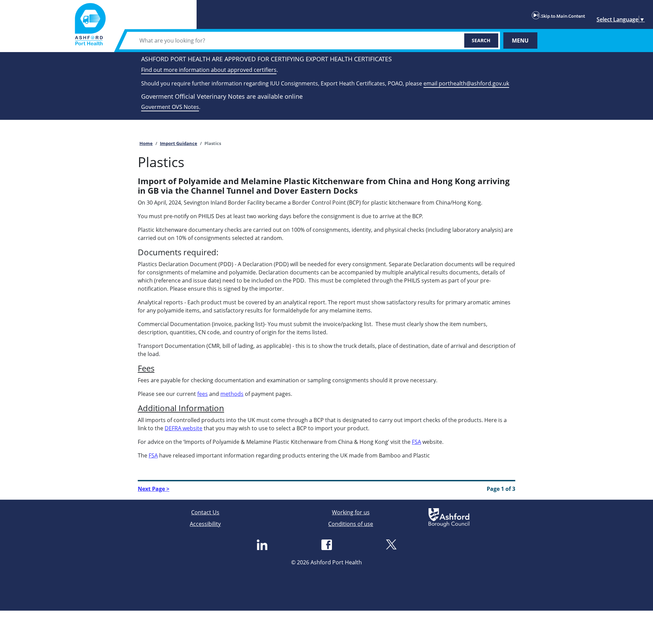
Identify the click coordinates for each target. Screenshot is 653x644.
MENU (520, 40)
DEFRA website (183, 428)
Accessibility (205, 524)
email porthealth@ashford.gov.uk (466, 83)
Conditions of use (350, 524)
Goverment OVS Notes (170, 107)
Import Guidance (178, 143)
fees (202, 394)
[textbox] (295, 40)
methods (232, 394)
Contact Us (205, 512)
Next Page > (153, 489)
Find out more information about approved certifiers (209, 70)
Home (146, 143)
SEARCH (481, 40)
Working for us (351, 512)
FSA (416, 442)
